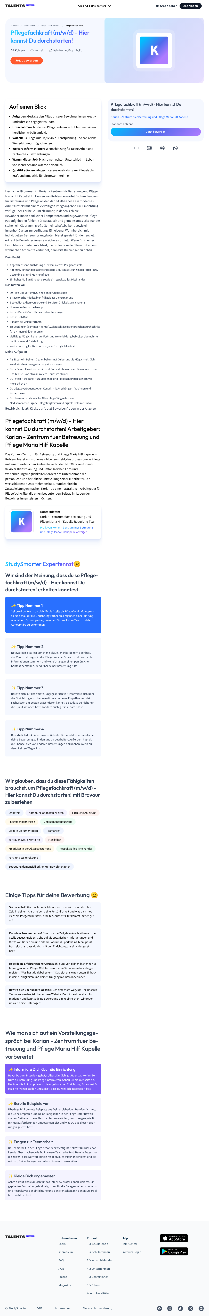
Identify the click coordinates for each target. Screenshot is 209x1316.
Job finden (190, 6)
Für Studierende (97, 1244)
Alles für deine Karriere (92, 6)
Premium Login (131, 1252)
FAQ (61, 1260)
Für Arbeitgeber (166, 6)
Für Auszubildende (99, 1260)
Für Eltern (93, 1285)
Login (62, 1244)
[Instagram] (169, 1308)
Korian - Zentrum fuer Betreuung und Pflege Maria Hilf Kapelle (149, 117)
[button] (136, 148)
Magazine (64, 1285)
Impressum (65, 1252)
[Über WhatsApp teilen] (175, 148)
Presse (62, 1277)
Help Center (129, 1244)
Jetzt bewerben (27, 60)
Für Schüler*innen (98, 1252)
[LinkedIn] (201, 1308)
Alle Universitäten (98, 1293)
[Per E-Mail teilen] (149, 148)
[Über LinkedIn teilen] (162, 148)
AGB (61, 1268)
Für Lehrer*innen (98, 1277)
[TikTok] (180, 1308)
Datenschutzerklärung (97, 1308)
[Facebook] (159, 1308)
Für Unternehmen (98, 1268)
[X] (190, 1308)
